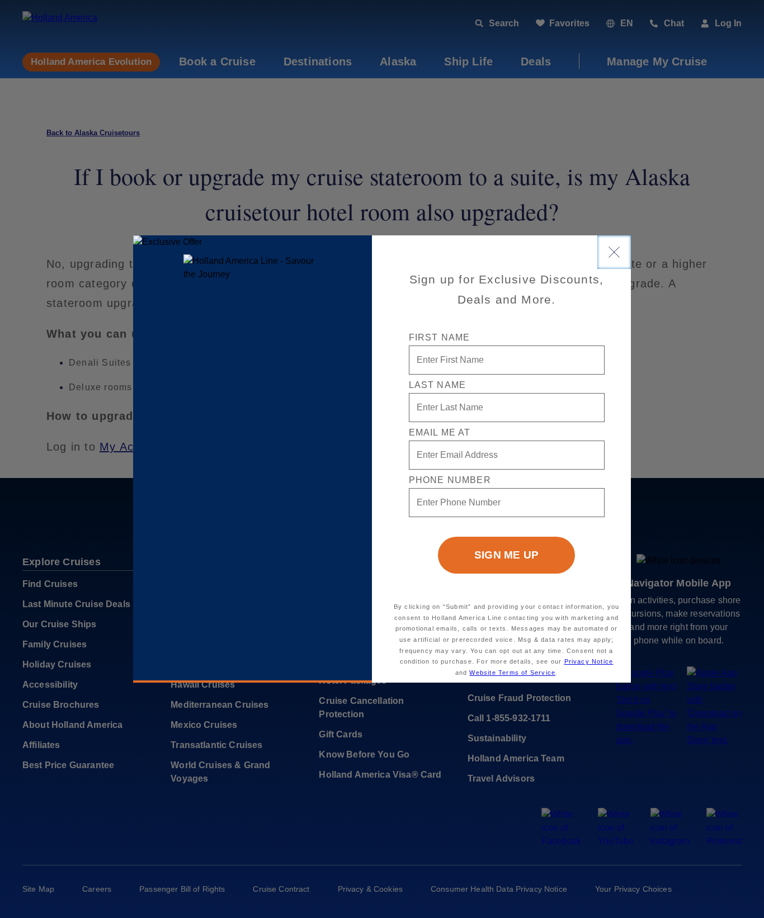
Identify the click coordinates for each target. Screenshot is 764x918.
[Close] (614, 252)
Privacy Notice (589, 661)
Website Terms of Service (512, 672)
